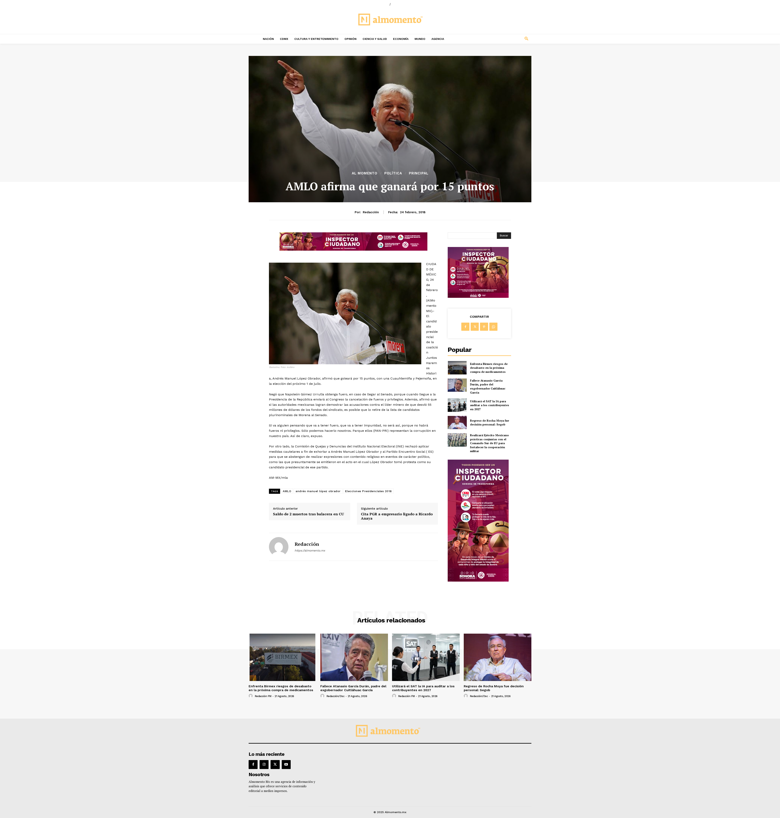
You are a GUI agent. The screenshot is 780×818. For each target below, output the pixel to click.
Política (393, 173)
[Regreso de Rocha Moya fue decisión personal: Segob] (457, 422)
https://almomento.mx (310, 550)
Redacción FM (263, 696)
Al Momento (364, 173)
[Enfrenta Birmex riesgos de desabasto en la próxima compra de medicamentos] (457, 367)
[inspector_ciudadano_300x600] (478, 580)
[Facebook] (465, 327)
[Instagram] (264, 764)
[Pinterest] (484, 327)
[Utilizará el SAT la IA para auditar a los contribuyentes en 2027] (457, 405)
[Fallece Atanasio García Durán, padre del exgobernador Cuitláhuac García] (457, 385)
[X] (475, 327)
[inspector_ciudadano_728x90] (353, 249)
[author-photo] (251, 696)
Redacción (371, 212)
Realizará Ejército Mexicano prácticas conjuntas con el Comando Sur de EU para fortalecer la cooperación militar (489, 443)
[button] (499, 39)
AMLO (287, 491)
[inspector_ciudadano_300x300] (478, 296)
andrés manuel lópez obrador (318, 491)
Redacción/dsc (335, 696)
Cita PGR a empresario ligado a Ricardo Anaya (397, 516)
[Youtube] (286, 764)
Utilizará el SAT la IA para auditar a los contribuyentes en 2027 (489, 405)
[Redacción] (278, 547)
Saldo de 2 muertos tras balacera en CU (308, 514)
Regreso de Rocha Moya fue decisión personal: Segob (489, 422)
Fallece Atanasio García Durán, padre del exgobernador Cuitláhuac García (487, 386)
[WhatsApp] (493, 327)
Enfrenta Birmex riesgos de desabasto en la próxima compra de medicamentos (489, 368)
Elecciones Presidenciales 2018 (368, 491)
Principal (418, 173)
